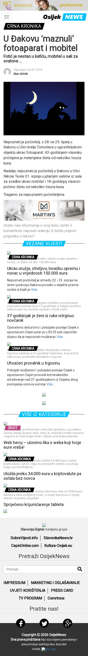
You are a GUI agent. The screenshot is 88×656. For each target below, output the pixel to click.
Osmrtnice (56, 598)
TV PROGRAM (30, 598)
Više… (34, 289)
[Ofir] (49, 649)
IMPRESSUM (14, 583)
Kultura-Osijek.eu (58, 545)
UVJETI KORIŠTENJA (27, 590)
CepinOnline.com (25, 545)
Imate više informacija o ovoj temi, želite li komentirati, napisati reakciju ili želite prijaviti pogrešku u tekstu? (40, 230)
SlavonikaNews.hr (58, 538)
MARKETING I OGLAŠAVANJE (55, 583)
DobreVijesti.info (24, 538)
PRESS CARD (62, 590)
